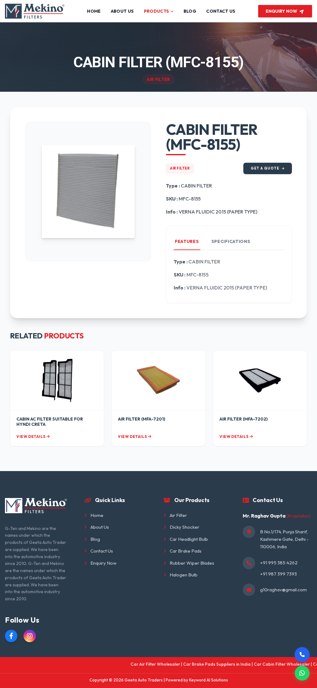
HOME (94, 11)
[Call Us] (302, 654)
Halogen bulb (184, 575)
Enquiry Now (103, 563)
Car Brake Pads (186, 551)
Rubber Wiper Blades (192, 563)
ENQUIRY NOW (281, 11)
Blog (95, 539)
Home (96, 515)
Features (187, 241)
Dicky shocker (184, 527)
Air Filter (180, 168)
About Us (99, 527)
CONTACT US (221, 11)
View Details (30, 436)
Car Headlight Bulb (189, 539)
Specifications (230, 241)
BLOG (190, 11)
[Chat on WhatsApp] (302, 673)
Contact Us (101, 551)
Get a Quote (265, 168)
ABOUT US (122, 11)
